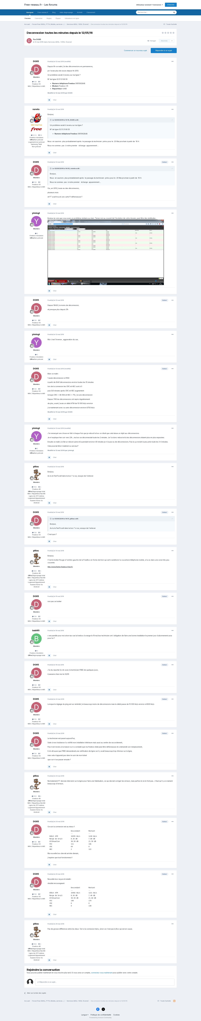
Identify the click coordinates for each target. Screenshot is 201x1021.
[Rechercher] (174, 12)
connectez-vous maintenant (101, 973)
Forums (28, 18)
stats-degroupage (66, 12)
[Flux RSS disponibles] (174, 1001)
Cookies (116, 1015)
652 (35, 487)
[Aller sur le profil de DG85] (29, 40)
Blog (53, 12)
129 (35, 82)
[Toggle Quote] (51, 120)
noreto (36, 109)
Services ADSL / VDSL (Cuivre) (60, 42)
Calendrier (38, 18)
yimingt (36, 213)
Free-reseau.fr (43, 12)
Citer (55, 100)
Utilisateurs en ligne (72, 18)
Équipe (58, 18)
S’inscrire (170, 5)
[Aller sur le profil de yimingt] (36, 221)
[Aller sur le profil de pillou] (36, 475)
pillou (36, 466)
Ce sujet (165, 12)
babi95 (36, 630)
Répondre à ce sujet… (48, 982)
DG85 (38, 39)
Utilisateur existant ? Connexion (149, 5)
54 (41, 135)
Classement (91, 12)
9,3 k (34, 135)
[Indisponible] (106, 252)
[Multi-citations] (49, 100)
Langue (84, 1015)
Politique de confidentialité (101, 1015)
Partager (152, 41)
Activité (79, 12)
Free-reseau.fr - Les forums (40, 4)
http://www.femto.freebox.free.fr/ (60, 567)
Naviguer (29, 12)
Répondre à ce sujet (164, 50)
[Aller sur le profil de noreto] (36, 117)
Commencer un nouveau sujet (135, 50)
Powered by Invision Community (100, 1017)
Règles (49, 18)
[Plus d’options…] (172, 61)
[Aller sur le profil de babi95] (36, 638)
